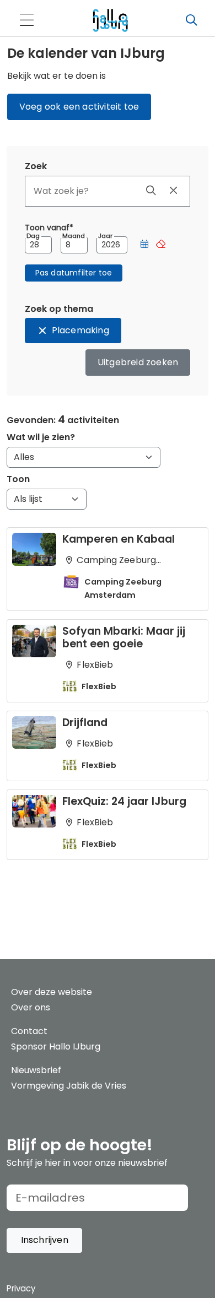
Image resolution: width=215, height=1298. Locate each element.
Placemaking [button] (80, 330)
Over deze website (51, 992)
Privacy (21, 1288)
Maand (73, 236)
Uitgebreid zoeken (138, 362)
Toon (18, 479)
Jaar (105, 236)
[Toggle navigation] (26, 20)
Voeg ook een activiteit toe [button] (79, 106)
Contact (29, 1031)
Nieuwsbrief (36, 1070)
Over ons (30, 1007)
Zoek (36, 166)
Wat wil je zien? (41, 437)
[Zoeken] (191, 20)
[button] (144, 244)
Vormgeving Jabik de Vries (68, 1085)
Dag (33, 236)
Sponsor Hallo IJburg (55, 1046)
